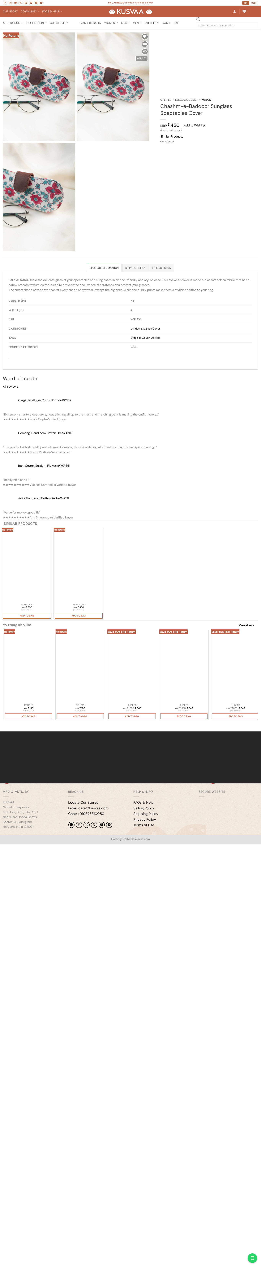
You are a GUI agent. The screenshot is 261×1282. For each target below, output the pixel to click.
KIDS (124, 23)
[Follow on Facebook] (5, 3)
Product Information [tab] (104, 268)
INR (245, 3)
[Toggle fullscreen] (15, 848)
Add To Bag (27, 615)
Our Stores (58, 23)
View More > (246, 625)
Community (29, 11)
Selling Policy (143, 808)
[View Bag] (255, 11)
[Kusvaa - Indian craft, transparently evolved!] (130, 11)
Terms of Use (143, 825)
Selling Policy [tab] (161, 268)
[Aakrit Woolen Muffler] (183, 666)
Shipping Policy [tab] (135, 268)
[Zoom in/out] (3, 848)
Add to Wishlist (194, 125)
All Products (13, 23)
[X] (94, 825)
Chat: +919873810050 (86, 813)
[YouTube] (109, 825)
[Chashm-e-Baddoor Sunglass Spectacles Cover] (27, 565)
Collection (35, 23)
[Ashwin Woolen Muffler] (131, 666)
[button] (235, 11)
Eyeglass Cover (186, 99)
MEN (136, 23)
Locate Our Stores (83, 802)
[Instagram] (86, 825)
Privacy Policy (144, 819)
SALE (177, 23)
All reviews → (12, 387)
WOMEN (109, 23)
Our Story (10, 11)
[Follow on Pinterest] (31, 3)
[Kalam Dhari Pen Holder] (28, 666)
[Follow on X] (20, 3)
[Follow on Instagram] (10, 3)
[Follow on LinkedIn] (36, 3)
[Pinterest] (102, 825)
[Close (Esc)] (37, 848)
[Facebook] (79, 825)
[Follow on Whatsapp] (15, 3)
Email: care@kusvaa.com (88, 808)
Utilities (165, 99)
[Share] (26, 848)
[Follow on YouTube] (41, 3)
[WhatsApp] (71, 825)
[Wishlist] (244, 11)
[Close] (3, 725)
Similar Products (171, 136)
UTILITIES (150, 23)
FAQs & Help (143, 802)
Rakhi (166, 23)
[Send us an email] (26, 3)
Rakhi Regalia (90, 23)
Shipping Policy (145, 813)
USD (253, 3)
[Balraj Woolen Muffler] (235, 666)
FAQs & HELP (51, 11)
